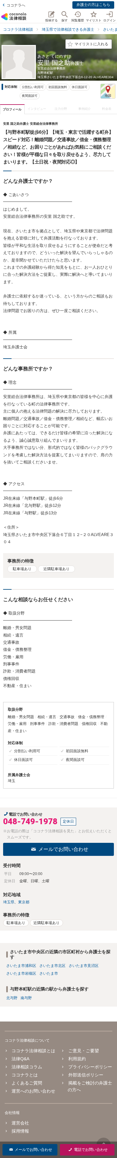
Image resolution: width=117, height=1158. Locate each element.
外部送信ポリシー (85, 1074)
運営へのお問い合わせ (33, 1091)
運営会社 (20, 1122)
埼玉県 (8, 902)
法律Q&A (20, 1058)
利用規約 (76, 1058)
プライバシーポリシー (90, 1066)
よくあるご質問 (27, 1082)
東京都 (23, 902)
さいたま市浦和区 (21, 966)
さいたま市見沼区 (84, 966)
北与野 (11, 998)
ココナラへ (16, 5)
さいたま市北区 (52, 966)
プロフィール (12, 109)
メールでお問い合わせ (63, 849)
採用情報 (20, 1131)
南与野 (26, 998)
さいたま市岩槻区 (21, 973)
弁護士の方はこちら (93, 4)
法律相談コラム (27, 1066)
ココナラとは (25, 1074)
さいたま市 (48, 973)
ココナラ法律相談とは (33, 1050)
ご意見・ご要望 (83, 1050)
